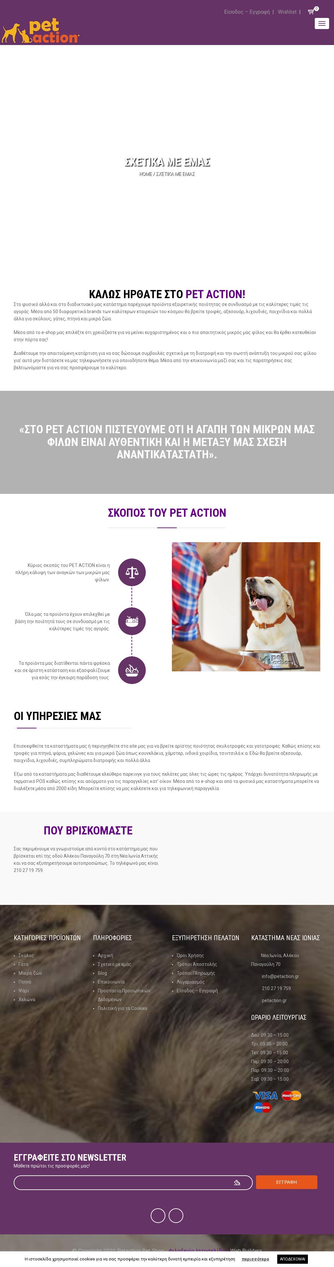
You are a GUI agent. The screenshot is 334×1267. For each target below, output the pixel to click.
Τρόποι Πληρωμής (196, 973)
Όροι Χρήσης (190, 955)
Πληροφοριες (112, 938)
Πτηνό (25, 982)
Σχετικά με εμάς (114, 964)
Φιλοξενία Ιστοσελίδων (199, 1250)
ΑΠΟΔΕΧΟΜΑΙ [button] (292, 1259)
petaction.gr (274, 1000)
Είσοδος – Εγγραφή (247, 12)
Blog (102, 973)
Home (145, 173)
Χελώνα (27, 999)
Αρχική (105, 955)
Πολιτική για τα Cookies (122, 1008)
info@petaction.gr (280, 976)
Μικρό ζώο (30, 973)
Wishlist (287, 12)
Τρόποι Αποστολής (197, 964)
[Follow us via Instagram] (176, 1215)
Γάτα (23, 964)
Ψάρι (24, 990)
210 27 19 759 (276, 988)
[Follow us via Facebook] (158, 1215)
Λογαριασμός (191, 982)
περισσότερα (255, 1259)
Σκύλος (26, 955)
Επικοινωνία (111, 982)
